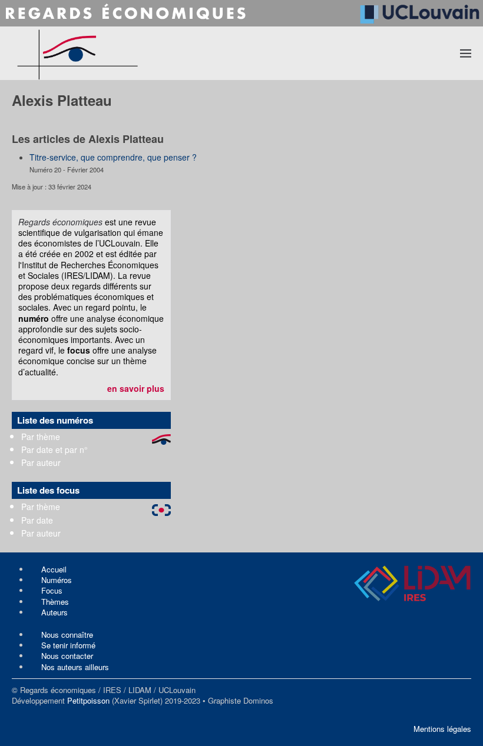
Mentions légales (442, 728)
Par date (37, 520)
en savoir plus (135, 388)
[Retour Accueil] (124, 53)
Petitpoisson (88, 700)
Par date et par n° (54, 449)
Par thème (40, 436)
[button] (466, 53)
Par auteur (41, 462)
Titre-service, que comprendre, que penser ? (113, 157)
